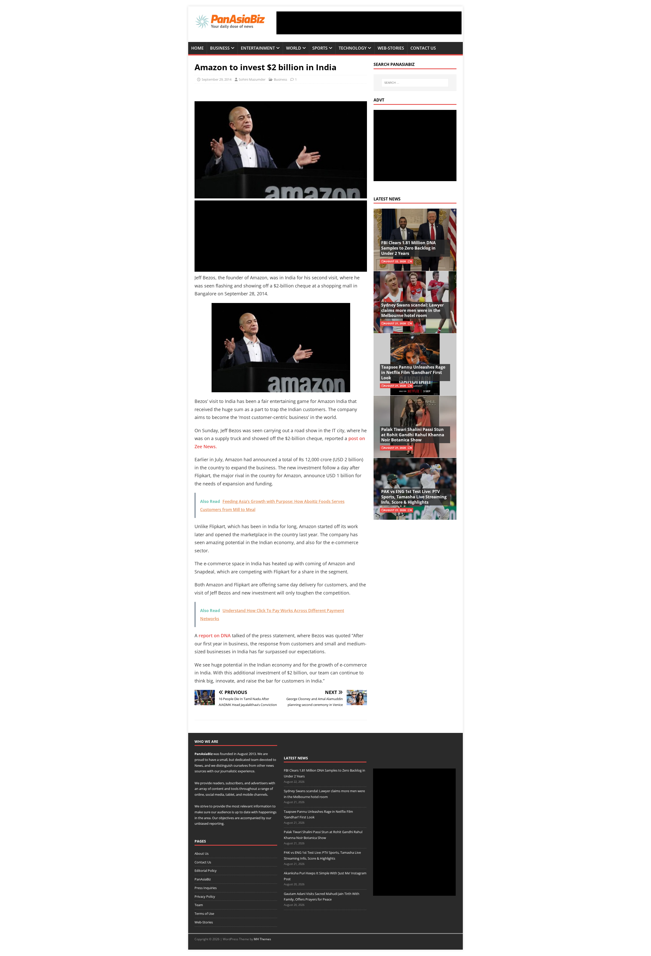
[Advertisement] (369, 22)
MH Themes (262, 939)
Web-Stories (391, 48)
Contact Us (423, 48)
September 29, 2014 (216, 79)
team (255, 759)
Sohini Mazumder (252, 79)
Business (220, 48)
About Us (202, 853)
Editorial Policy (206, 870)
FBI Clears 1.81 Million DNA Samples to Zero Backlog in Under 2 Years (408, 248)
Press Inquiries (206, 888)
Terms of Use (204, 913)
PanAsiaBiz (204, 753)
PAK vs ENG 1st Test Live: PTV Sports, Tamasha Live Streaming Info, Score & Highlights (414, 497)
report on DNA (215, 635)
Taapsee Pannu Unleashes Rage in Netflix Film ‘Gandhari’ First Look (413, 372)
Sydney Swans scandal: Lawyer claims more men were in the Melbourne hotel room (412, 310)
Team (199, 905)
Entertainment (258, 48)
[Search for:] (415, 82)
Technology (352, 48)
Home (197, 48)
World (293, 48)
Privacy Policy (205, 896)
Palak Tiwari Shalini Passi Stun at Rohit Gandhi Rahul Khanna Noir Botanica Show (412, 435)
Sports (320, 48)
